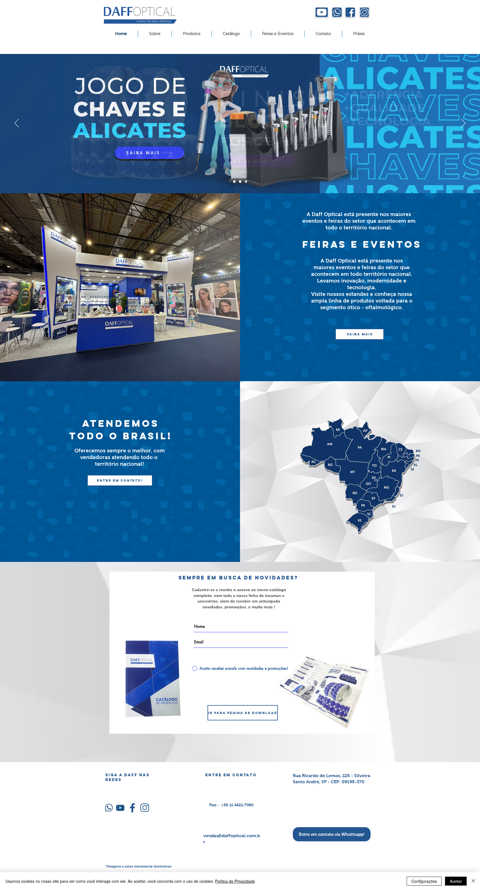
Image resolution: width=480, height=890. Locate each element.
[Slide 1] (234, 181)
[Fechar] (473, 881)
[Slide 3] (240, 181)
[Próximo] (463, 123)
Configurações (424, 881)
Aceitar (456, 881)
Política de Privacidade (235, 881)
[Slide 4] (246, 181)
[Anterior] (16, 123)
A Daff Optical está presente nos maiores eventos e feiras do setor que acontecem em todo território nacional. (361, 267)
